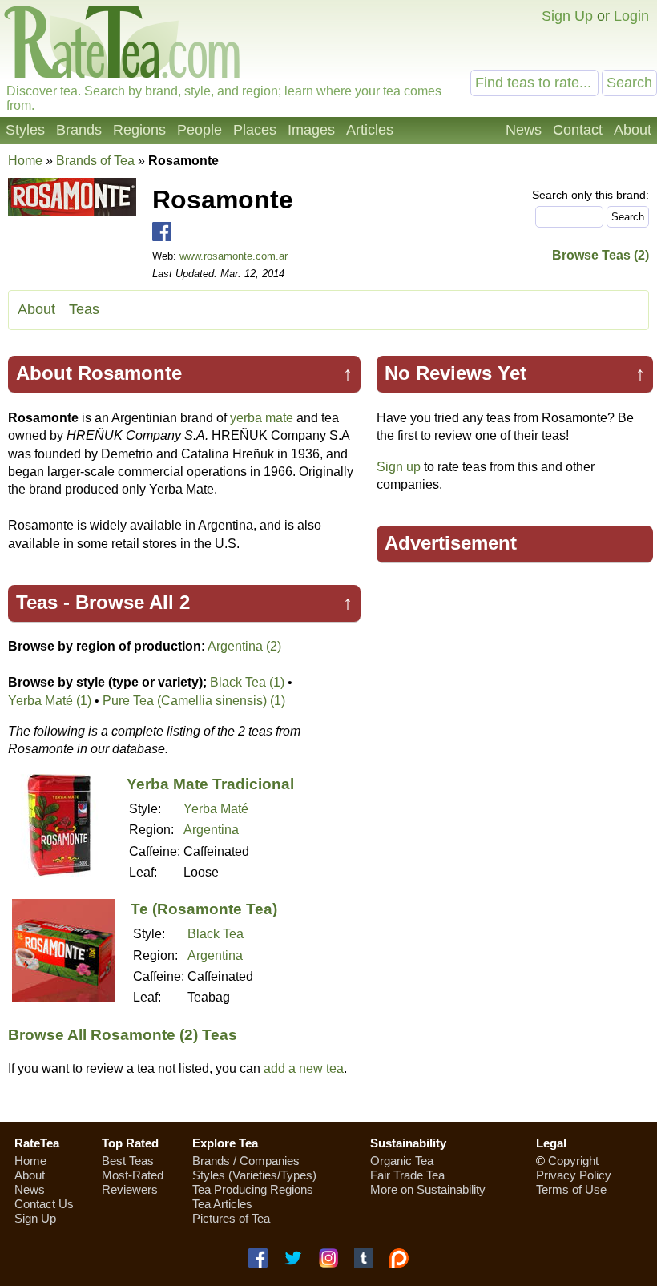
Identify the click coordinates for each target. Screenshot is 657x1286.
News (524, 130)
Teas (84, 309)
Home (25, 160)
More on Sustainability (428, 1189)
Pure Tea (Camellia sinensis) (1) (194, 701)
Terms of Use (571, 1189)
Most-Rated (132, 1175)
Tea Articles (222, 1204)
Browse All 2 (132, 602)
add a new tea (304, 1068)
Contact (578, 130)
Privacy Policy (573, 1175)
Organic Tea (401, 1160)
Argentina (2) (244, 646)
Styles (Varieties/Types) (254, 1175)
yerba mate (261, 418)
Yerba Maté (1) (49, 701)
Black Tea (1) (247, 682)
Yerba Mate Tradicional (210, 784)
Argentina (211, 830)
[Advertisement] (515, 691)
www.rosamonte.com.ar (233, 256)
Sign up (399, 467)
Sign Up (567, 16)
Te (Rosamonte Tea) (204, 909)
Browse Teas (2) (600, 255)
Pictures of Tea (231, 1218)
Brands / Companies (246, 1160)
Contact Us (44, 1204)
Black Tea (215, 934)
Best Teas (128, 1160)
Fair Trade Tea (407, 1175)
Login (631, 16)
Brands (79, 130)
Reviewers (130, 1189)
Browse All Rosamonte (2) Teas (122, 1034)
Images (311, 130)
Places (254, 130)
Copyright (573, 1160)
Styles (25, 130)
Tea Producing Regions (252, 1189)
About (632, 130)
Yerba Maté (215, 809)
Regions (139, 130)
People (199, 130)
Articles (369, 130)
